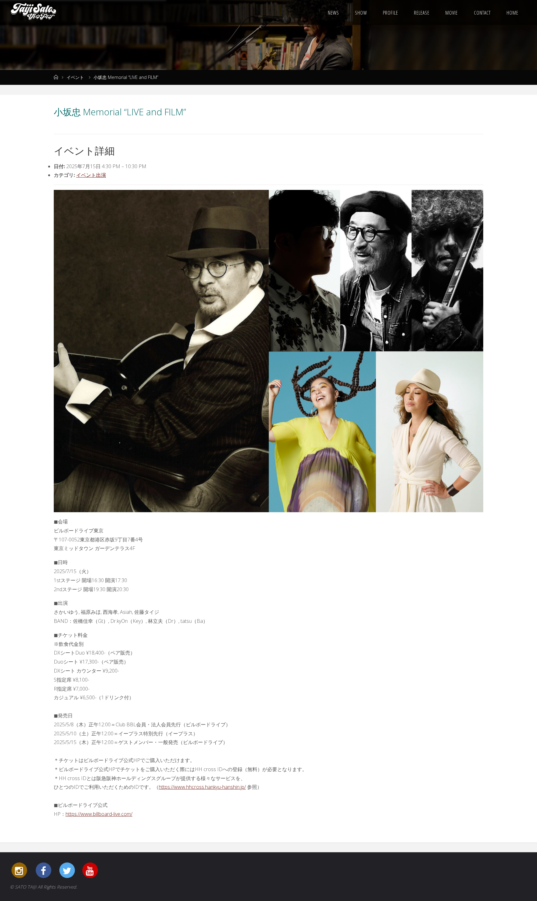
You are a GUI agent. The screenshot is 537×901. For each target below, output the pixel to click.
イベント (75, 77)
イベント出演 (91, 175)
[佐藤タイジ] (34, 12)
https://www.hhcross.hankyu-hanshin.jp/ (202, 787)
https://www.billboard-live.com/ (99, 814)
